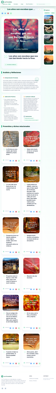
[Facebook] (2, 13)
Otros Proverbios (29, 4)
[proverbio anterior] (2, 9)
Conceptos (16, 4)
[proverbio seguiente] (39, 9)
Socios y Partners (33, 380)
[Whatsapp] (11, 13)
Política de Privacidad (33, 378)
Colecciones (6, 4)
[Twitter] (5, 13)
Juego (22, 4)
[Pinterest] (8, 13)
